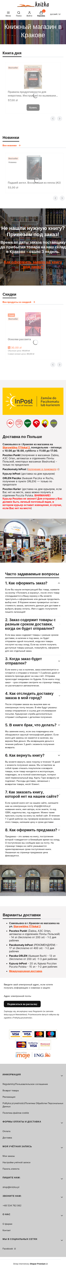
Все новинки (10, 145)
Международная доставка (25, 971)
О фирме (7, 1223)
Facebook (8, 1248)
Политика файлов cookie (16, 1112)
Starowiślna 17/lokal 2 (16, 447)
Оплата (6, 1131)
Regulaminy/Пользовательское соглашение (25, 1084)
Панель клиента (11, 1168)
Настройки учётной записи (16, 1162)
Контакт (7, 1230)
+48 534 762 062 (12, 1205)
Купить (33, 107)
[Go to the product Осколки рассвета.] (33, 324)
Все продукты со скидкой (17, 302)
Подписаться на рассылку (22, 1004)
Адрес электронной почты (17, 996)
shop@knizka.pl (11, 1187)
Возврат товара (11, 1090)
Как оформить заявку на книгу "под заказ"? (33, 264)
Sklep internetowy (29, 1264)
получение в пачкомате (42, 469)
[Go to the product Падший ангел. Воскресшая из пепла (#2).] (34, 168)
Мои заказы (9, 1156)
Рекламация (9, 1096)
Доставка (7, 1137)
